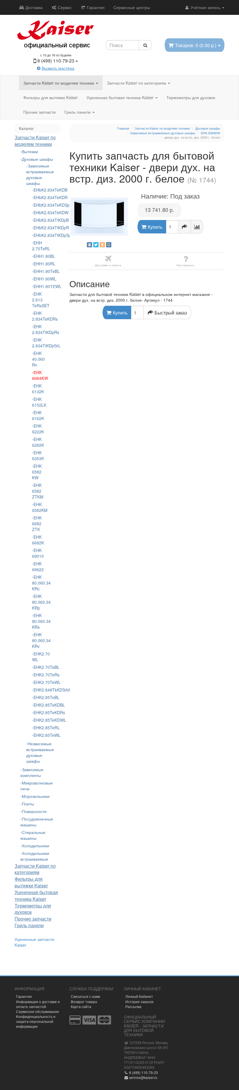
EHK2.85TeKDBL (38, 705)
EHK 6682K (37, 540)
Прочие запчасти (39, 112)
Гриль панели (78, 112)
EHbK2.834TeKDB (38, 190)
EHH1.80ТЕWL (38, 286)
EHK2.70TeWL (38, 682)
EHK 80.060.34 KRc (37, 583)
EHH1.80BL (38, 256)
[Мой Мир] (108, 244)
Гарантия (95, 7)
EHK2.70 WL (37, 656)
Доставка (33, 7)
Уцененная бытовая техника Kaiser (121, 97)
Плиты (28, 804)
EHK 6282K (37, 442)
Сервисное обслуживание (37, 1011)
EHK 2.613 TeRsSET (37, 299)
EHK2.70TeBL (38, 667)
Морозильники (36, 796)
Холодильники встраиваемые (34, 856)
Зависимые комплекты (31, 772)
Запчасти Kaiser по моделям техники (59, 83)
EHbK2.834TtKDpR (38, 227)
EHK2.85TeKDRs (38, 712)
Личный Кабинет (139, 996)
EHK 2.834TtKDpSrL (37, 343)
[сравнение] (197, 226)
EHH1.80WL (38, 279)
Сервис (64, 7)
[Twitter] (96, 244)
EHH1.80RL (38, 264)
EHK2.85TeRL (38, 727)
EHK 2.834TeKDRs (37, 316)
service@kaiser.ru (142, 1077)
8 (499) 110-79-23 (143, 1072)
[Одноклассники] (102, 244)
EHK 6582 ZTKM (37, 491)
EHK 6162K (37, 415)
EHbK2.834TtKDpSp (38, 235)
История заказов (139, 1001)
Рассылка (133, 1006)
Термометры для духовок (190, 97)
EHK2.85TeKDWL (38, 720)
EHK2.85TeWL (38, 735)
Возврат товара (84, 1001)
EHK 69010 (37, 553)
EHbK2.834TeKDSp (38, 205)
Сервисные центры (131, 7)
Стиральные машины (32, 835)
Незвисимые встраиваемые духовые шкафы (37, 752)
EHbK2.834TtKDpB (38, 220)
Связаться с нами (85, 996)
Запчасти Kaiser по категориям (137, 83)
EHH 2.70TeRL (37, 245)
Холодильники (35, 845)
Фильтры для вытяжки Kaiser (50, 97)
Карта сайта (81, 1006)
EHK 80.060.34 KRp (37, 602)
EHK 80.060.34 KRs (37, 621)
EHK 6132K (37, 388)
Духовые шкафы (37, 159)
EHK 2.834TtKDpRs (37, 329)
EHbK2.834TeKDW (38, 212)
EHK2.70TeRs (38, 675)
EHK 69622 (37, 566)
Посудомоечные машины (36, 822)
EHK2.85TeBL (38, 697)
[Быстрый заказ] (184, 226)
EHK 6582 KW (37, 471)
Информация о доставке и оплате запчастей (38, 1004)
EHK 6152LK (37, 402)
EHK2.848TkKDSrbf (38, 690)
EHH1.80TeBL (38, 271)
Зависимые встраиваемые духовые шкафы (37, 174)
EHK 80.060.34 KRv (37, 640)
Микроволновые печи (36, 785)
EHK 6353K (37, 455)
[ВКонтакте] (89, 244)
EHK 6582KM (37, 507)
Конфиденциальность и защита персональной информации (35, 1021)
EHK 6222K (37, 429)
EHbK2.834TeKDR (38, 197)
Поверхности (34, 811)
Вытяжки (30, 151)
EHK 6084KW (37, 375)
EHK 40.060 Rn (37, 359)
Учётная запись (205, 7)
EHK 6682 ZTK (37, 523)
